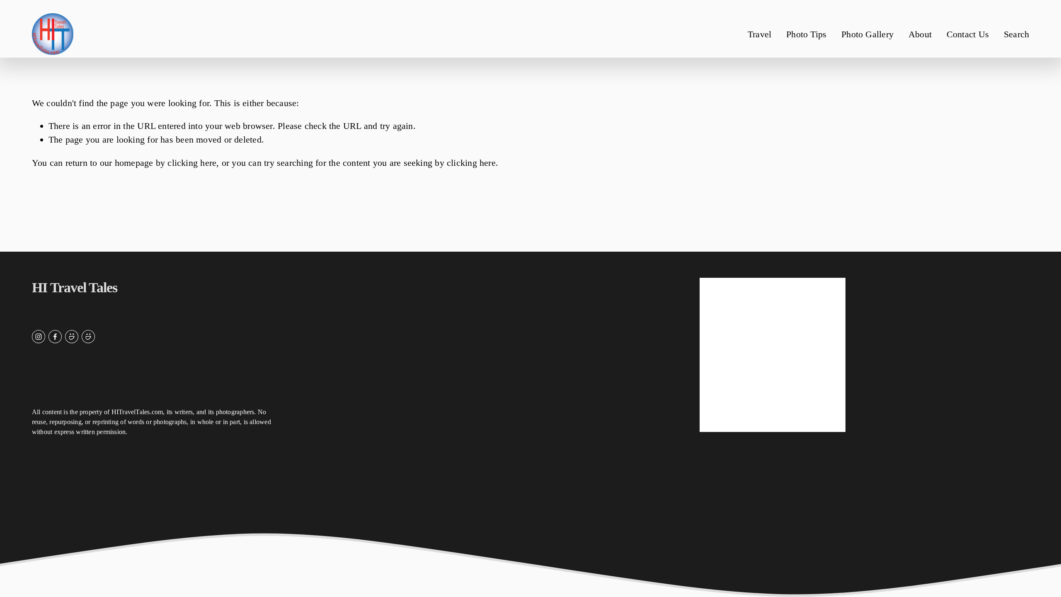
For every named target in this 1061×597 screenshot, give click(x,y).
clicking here (191, 163)
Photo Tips (806, 34)
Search (1016, 34)
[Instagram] (38, 336)
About (920, 34)
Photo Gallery (867, 34)
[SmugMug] (71, 336)
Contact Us (968, 34)
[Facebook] (55, 336)
